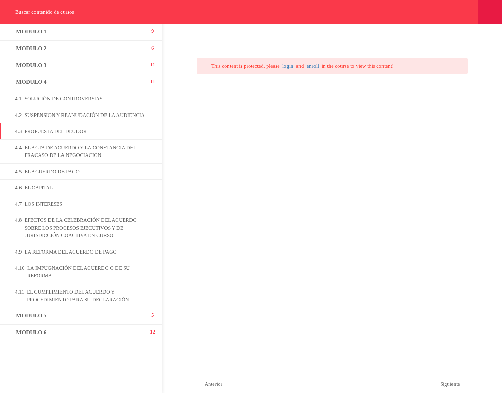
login (287, 66)
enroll (313, 66)
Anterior (213, 384)
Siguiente (450, 384)
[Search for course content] (10, 12)
